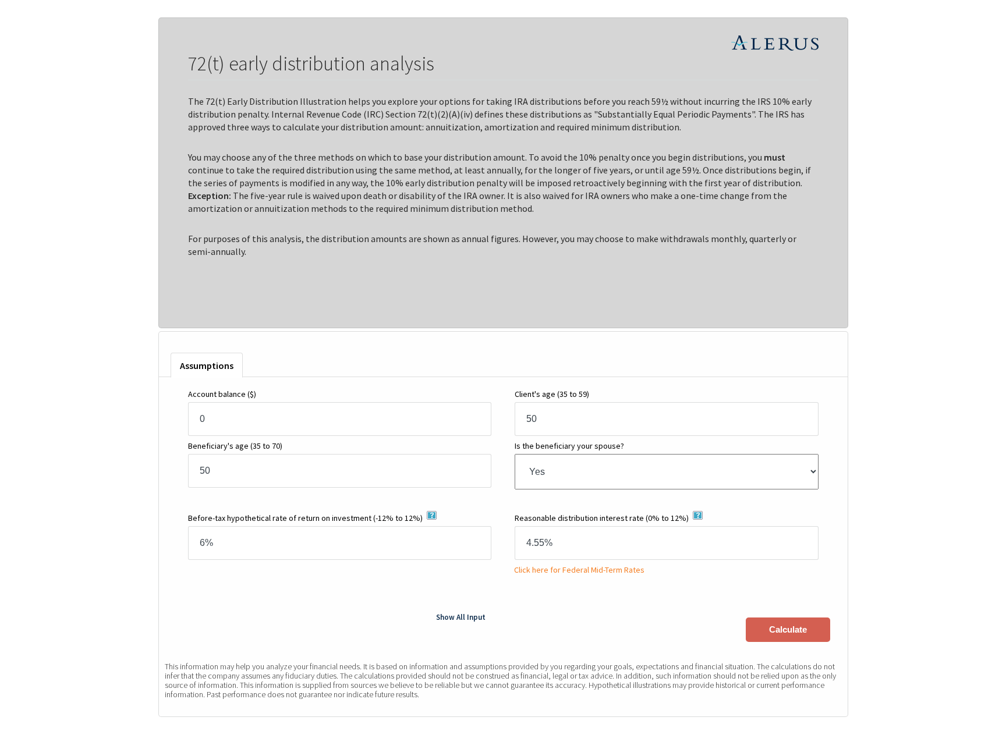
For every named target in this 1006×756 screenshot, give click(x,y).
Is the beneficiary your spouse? (569, 446)
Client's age (552, 394)
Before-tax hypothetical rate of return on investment (305, 518)
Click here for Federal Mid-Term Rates (578, 570)
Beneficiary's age (235, 446)
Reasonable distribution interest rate (602, 518)
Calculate (788, 629)
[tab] (207, 365)
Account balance (222, 394)
